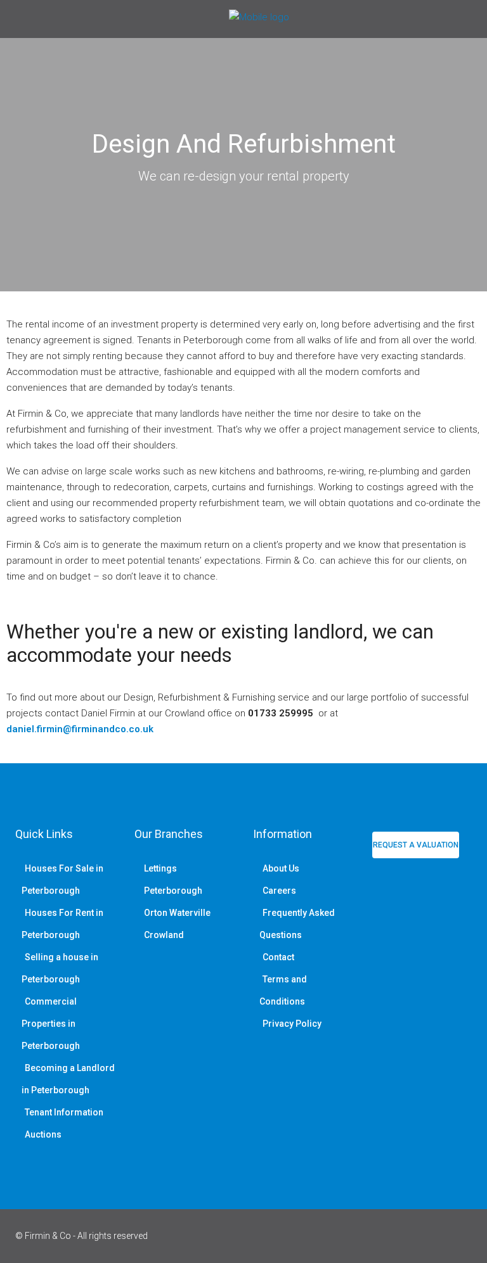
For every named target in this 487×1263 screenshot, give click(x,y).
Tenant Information (64, 1112)
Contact (278, 957)
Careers (279, 890)
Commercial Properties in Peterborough (51, 1023)
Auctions (43, 1134)
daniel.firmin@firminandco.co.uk (79, 729)
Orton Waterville (177, 913)
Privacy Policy (292, 1024)
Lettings (160, 868)
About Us (281, 868)
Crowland (164, 935)
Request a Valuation (415, 845)
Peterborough (173, 890)
